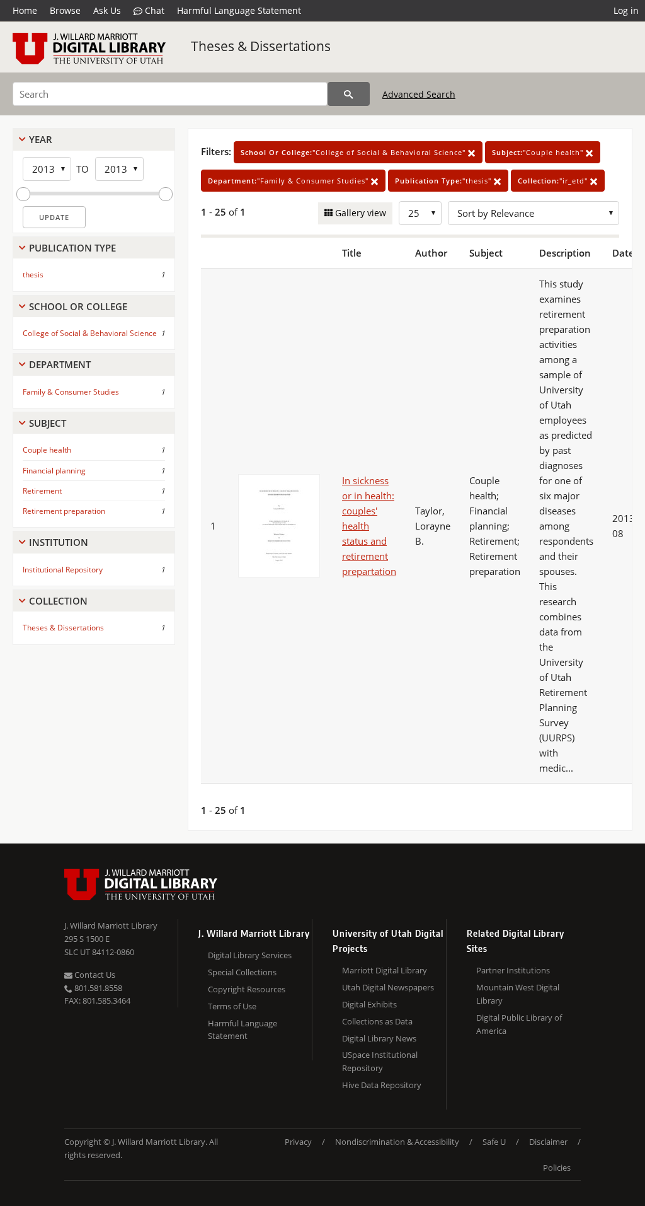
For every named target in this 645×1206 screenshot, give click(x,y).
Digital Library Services (250, 955)
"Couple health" (539, 152)
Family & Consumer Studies (71, 391)
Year (40, 139)
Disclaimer (548, 1141)
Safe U (494, 1141)
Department (60, 364)
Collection (58, 600)
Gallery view (359, 213)
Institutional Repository (63, 569)
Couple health (47, 449)
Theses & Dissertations (261, 46)
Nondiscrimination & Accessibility (397, 1141)
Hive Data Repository (381, 1085)
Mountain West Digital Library (517, 994)
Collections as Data (377, 1021)
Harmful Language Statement (239, 10)
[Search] (349, 94)
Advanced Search (418, 94)
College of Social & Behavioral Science (90, 333)
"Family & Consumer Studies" (289, 180)
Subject (47, 423)
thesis (33, 274)
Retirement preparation (64, 511)
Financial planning (54, 470)
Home (25, 10)
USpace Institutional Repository (380, 1061)
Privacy (298, 1141)
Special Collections (242, 972)
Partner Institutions (513, 970)
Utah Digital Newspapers (388, 987)
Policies (557, 1167)
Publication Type (72, 247)
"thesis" (444, 180)
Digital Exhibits (369, 1004)
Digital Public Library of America (519, 1024)
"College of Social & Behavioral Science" (354, 152)
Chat (153, 10)
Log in (626, 10)
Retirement (42, 490)
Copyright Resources (246, 989)
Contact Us (93, 974)
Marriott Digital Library (384, 970)
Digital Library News (379, 1038)
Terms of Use (232, 1006)
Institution (58, 542)
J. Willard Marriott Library (110, 925)
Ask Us (107, 10)
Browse (65, 10)
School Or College (78, 306)
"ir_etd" (554, 180)
